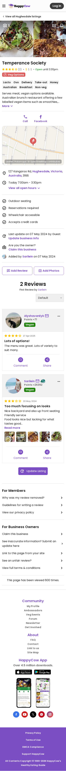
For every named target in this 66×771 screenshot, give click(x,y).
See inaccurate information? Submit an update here (29, 543)
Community (33, 600)
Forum (33, 619)
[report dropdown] (59, 316)
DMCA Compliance (33, 746)
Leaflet (9, 161)
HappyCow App (33, 660)
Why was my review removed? (23, 498)
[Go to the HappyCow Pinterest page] (41, 714)
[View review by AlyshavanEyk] (13, 320)
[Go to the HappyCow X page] (33, 714)
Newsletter (33, 623)
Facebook (40, 121)
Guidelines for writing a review (22, 505)
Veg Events (33, 614)
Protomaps (20, 161)
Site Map (33, 652)
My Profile (33, 606)
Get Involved (33, 627)
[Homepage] (19, 6)
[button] (33, 142)
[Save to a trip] (54, 25)
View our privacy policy (18, 512)
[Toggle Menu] (4, 6)
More (6, 106)
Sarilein (27, 256)
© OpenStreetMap (37, 161)
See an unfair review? (17, 561)
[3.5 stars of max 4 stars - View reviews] (10, 69)
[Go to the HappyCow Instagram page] (50, 714)
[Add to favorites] (61, 25)
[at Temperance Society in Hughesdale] (9, 437)
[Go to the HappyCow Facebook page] (16, 714)
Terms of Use (33, 739)
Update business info (23, 238)
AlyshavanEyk (34, 316)
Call (25, 121)
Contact (33, 644)
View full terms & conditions (21, 568)
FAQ (33, 640)
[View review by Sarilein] (13, 385)
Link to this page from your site (23, 553)
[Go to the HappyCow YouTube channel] (24, 714)
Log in (57, 6)
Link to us (33, 648)
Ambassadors (33, 610)
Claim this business (22, 249)
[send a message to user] (47, 316)
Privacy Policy (33, 732)
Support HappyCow (33, 753)
